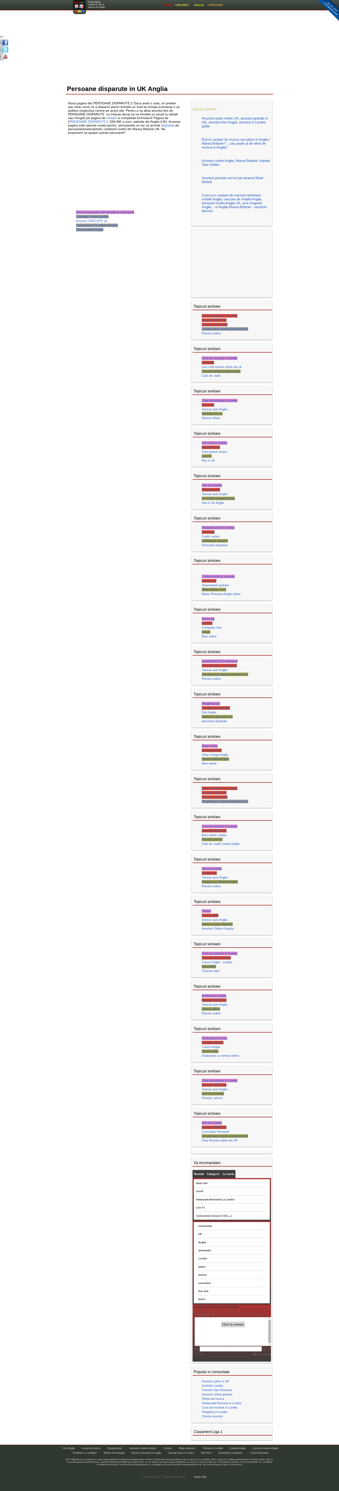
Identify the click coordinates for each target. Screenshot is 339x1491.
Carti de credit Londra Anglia (220, 844)
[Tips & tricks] (198, 5)
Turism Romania (259, 1452)
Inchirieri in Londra (214, 996)
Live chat (208, 362)
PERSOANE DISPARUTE (87, 121)
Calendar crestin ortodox (92, 216)
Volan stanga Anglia (215, 754)
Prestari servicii (212, 839)
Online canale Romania (217, 924)
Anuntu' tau (209, 873)
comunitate (205, 1226)
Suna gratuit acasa (214, 451)
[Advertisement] (169, 48)
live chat (203, 1291)
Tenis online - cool (214, 589)
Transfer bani (210, 971)
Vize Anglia (69, 1448)
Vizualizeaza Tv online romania (97, 225)
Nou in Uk (208, 460)
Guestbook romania (215, 541)
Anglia (202, 1242)
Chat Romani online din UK (220, 1140)
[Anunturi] (182, 5)
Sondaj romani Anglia (216, 708)
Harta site (202, 1183)
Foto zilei (208, 405)
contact (112, 118)
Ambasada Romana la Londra (221, 1403)
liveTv (201, 1299)
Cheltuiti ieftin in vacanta (218, 576)
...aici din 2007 (327, 10)
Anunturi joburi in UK (215, 1381)
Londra (202, 1258)
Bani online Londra (214, 835)
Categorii (213, 1174)
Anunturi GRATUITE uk (91, 221)
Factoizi (207, 623)
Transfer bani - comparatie (219, 665)
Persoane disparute (215, 545)
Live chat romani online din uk (222, 367)
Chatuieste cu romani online (220, 1055)
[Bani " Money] (231, 5)
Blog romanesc (187, 1448)
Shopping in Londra (214, 1412)
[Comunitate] (215, 5)
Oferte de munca (213, 1399)
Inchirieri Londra (212, 1385)
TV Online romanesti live (218, 498)
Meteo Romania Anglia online (221, 594)
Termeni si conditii (213, 1448)
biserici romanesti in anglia (146, 1452)
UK (200, 1234)
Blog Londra (210, 746)
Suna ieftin (209, 966)
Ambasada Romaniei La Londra (215, 1199)
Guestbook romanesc (230, 1452)
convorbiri (204, 1283)
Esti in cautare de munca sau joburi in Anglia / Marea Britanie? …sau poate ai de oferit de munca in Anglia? (236, 143)
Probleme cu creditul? (85, 1452)
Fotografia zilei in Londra (218, 527)
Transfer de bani (212, 1042)
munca (202, 1274)
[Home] (168, 5)
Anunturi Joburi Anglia (216, 958)
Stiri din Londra (212, 485)
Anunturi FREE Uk (214, 320)
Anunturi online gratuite (217, 1394)
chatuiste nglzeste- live (217, 716)
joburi (201, 1266)
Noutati (199, 1174)
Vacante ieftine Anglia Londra (221, 371)
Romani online (211, 333)
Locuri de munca (91, 1448)
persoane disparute (214, 721)
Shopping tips (211, 447)
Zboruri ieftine (211, 418)
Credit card (209, 581)
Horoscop (208, 532)
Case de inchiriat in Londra (219, 316)
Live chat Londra (213, 1093)
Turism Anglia (211, 1047)
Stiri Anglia (209, 712)
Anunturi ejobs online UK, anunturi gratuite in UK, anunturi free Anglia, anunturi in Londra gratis (235, 122)
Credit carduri (211, 536)
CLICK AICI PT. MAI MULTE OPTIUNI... (216, 1307)
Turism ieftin (210, 915)
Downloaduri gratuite (215, 585)
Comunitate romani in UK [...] (214, 1215)
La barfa (228, 1174)
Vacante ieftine (212, 750)
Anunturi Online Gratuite (218, 928)
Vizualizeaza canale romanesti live (225, 329)
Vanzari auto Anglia (214, 324)
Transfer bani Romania (217, 1390)
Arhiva (206, 632)
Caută (199, 1191)
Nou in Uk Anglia (213, 503)
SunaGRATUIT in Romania (220, 661)
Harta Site (200, 1477)
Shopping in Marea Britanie (220, 882)
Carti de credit (211, 375)
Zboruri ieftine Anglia (89, 229)
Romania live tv (212, 413)
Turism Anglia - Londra (217, 962)
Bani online (209, 636)
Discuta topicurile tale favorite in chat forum (105, 212)
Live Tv (207, 456)
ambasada (204, 1250)
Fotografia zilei (211, 627)
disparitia (167, 125)
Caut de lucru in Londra (181, 1452)
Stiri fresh (206, 1452)
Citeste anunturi (212, 1416)
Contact (167, 1448)
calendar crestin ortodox (142, 1448)
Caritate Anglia (237, 1448)
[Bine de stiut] (244, 5)
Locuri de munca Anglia (265, 1448)
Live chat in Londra (214, 443)
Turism (206, 911)
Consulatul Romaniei (215, 1131)
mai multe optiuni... (258, 5)
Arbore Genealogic (114, 1452)
